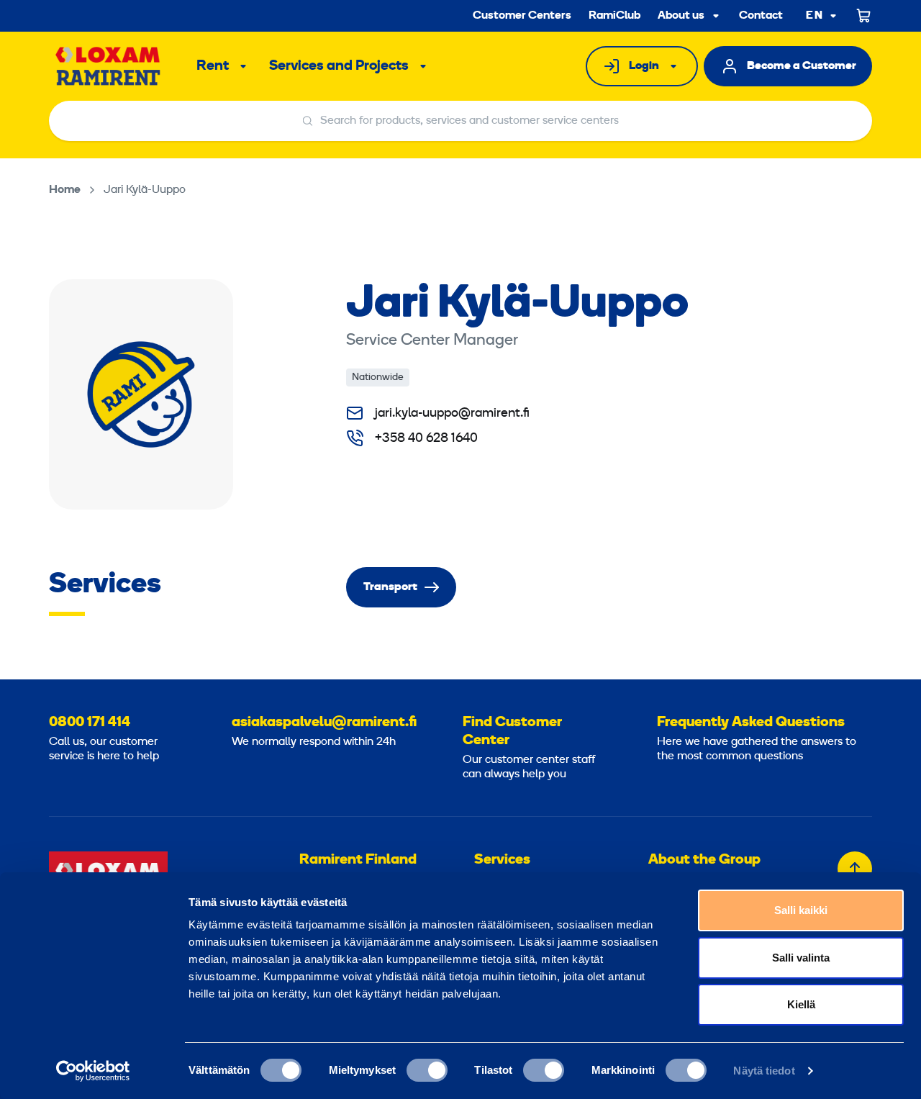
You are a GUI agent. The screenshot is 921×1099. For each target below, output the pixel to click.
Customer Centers (522, 16)
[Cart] (864, 16)
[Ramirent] (108, 66)
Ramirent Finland (358, 860)
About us (681, 16)
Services (502, 860)
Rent (212, 66)
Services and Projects (339, 66)
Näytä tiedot (763, 1070)
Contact (761, 16)
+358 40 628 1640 (426, 439)
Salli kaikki (800, 910)
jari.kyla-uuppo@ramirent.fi (452, 413)
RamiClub (614, 16)
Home (65, 190)
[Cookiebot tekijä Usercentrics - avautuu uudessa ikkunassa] (93, 1071)
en (814, 16)
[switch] (427, 1070)
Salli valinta (801, 957)
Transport (390, 587)
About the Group (704, 860)
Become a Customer (801, 66)
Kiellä (801, 1004)
